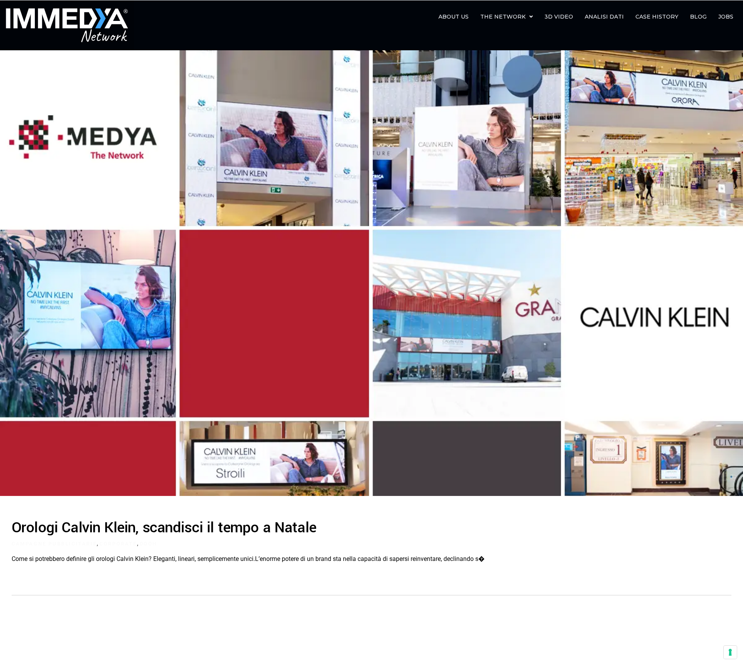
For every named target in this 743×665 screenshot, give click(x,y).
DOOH (148, 544)
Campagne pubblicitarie (54, 544)
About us (453, 16)
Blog (698, 16)
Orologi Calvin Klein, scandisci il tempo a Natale (164, 527)
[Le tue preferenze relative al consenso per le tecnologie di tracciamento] (730, 652)
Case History (656, 16)
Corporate (118, 544)
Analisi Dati (604, 16)
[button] (506, 16)
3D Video (558, 16)
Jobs (725, 16)
